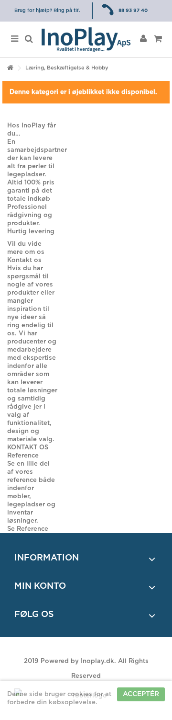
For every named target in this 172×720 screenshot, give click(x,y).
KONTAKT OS (27, 448)
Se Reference (27, 529)
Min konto (40, 586)
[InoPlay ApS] (86, 39)
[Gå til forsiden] (10, 68)
